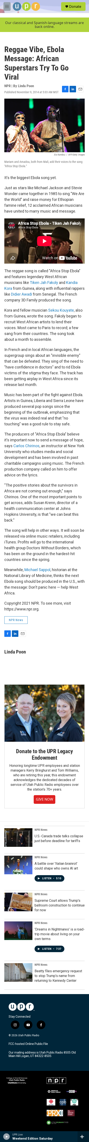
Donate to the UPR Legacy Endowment (44, 754)
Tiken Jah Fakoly (44, 282)
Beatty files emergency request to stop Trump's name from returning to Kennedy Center (58, 976)
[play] (6, 1136)
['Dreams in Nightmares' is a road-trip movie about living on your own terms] (18, 930)
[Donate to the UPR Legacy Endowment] (44, 713)
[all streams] (83, 1136)
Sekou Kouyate (61, 310)
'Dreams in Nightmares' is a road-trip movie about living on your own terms (60, 934)
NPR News (16, 620)
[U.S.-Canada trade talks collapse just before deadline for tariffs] (18, 837)
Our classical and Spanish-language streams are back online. (44, 25)
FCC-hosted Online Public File (28, 1044)
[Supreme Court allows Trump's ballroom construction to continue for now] (18, 902)
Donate (75, 6)
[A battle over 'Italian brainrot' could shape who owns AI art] (18, 865)
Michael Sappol (37, 569)
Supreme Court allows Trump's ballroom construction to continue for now (60, 905)
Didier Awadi (21, 294)
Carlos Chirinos (26, 446)
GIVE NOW (44, 799)
